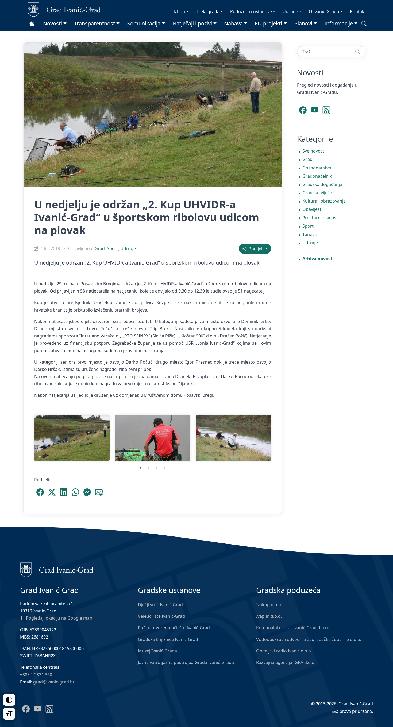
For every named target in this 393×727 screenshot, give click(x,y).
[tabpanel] (72, 438)
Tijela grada (207, 11)
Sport (112, 248)
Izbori (179, 11)
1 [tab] (140, 468)
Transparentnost (94, 23)
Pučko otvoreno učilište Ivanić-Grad (174, 628)
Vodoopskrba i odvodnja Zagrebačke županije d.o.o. (308, 639)
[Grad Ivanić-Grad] (64, 9)
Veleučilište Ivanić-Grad (161, 616)
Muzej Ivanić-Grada (157, 651)
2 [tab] (148, 468)
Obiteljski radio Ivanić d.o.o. (284, 651)
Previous (27, 438)
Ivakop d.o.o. (269, 605)
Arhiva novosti (318, 259)
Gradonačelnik (317, 176)
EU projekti (268, 23)
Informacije (338, 23)
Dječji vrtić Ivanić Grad (160, 605)
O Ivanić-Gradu (324, 11)
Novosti (52, 23)
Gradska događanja (322, 184)
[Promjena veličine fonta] (9, 714)
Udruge (290, 11)
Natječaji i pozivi (192, 23)
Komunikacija (143, 23)
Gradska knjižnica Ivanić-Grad (168, 639)
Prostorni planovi (319, 218)
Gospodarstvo (316, 168)
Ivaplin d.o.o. (269, 616)
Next (277, 438)
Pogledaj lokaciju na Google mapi (59, 618)
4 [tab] (164, 468)
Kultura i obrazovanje (324, 201)
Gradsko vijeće (317, 193)
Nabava (233, 23)
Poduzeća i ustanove (251, 11)
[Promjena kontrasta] (9, 700)
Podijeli (255, 249)
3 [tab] (156, 468)
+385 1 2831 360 (36, 675)
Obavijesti (312, 209)
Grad (100, 248)
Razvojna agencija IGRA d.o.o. (285, 662)
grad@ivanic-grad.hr (54, 682)
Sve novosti (313, 151)
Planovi (303, 23)
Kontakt (358, 11)
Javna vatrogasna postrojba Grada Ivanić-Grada (186, 662)
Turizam (310, 234)
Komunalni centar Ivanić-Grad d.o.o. (292, 628)
